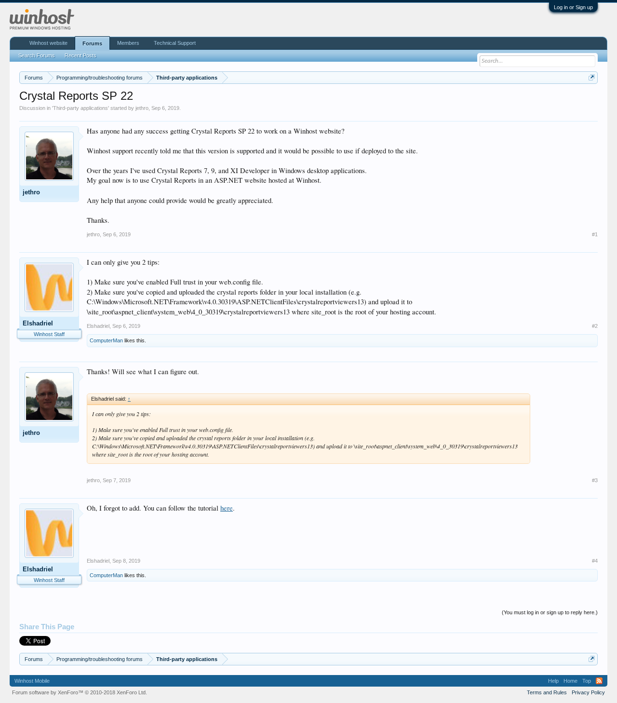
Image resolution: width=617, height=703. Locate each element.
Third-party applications (80, 108)
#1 (595, 234)
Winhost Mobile (32, 681)
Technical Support (175, 43)
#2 (595, 326)
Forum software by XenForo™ (79, 692)
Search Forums (36, 55)
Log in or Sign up (573, 7)
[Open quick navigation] (592, 77)
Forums (92, 43)
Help (553, 681)
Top (586, 681)
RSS (599, 680)
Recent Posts (80, 55)
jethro (141, 108)
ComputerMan (106, 340)
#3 (595, 480)
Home (570, 681)
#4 (595, 561)
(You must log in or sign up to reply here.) (550, 612)
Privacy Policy (588, 692)
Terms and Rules (547, 692)
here (226, 508)
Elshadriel (38, 323)
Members (128, 43)
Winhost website (48, 43)
